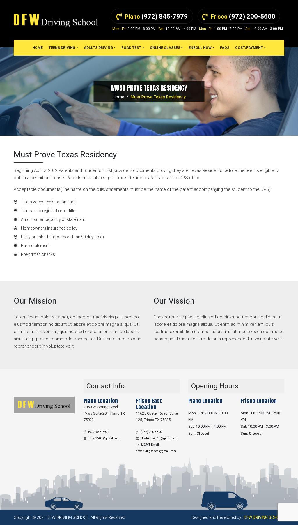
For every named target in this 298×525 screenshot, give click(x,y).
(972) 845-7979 (98, 432)
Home (118, 97)
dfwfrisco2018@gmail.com (159, 438)
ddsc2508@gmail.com (104, 438)
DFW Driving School (264, 517)
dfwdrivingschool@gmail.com (156, 451)
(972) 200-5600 (151, 432)
